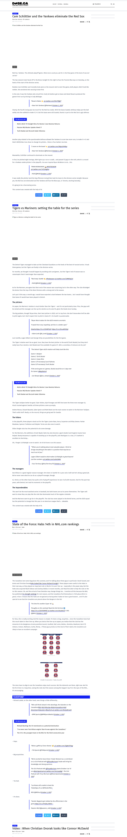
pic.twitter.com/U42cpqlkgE (53, 771)
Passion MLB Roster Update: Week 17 (29, 127)
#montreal (34, 710)
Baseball (66, 4)
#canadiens (59, 707)
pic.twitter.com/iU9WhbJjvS (64, 279)
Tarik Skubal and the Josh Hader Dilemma (31, 131)
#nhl (43, 707)
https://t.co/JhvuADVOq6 (60, 329)
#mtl (64, 707)
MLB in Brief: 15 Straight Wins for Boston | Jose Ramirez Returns (38, 124)
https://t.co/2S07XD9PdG (39, 611)
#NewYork (48, 710)
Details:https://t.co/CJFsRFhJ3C (41, 329)
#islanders (41, 710)
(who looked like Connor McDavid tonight (44, 583)
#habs (53, 707)
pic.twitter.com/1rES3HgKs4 (40, 169)
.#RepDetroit (42, 371)
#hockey (48, 707)
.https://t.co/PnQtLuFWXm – (44, 804)
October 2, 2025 (46, 283)
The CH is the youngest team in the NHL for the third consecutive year (40, 733)
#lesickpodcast (39, 771)
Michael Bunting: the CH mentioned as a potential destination (38, 726)
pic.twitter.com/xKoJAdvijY (56, 611)
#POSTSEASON (51, 167)
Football (60, 4)
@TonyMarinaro (52, 761)
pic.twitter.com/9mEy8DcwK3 (62, 710)
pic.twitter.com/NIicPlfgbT (52, 101)
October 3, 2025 (57, 105)
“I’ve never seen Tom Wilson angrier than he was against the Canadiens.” (41, 729)
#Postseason (50, 279)
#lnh (39, 707)
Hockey (54, 4)
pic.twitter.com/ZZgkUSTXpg (63, 746)
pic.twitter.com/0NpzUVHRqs (57, 146)
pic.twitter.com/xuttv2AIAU (52, 459)
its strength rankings (29, 594)
